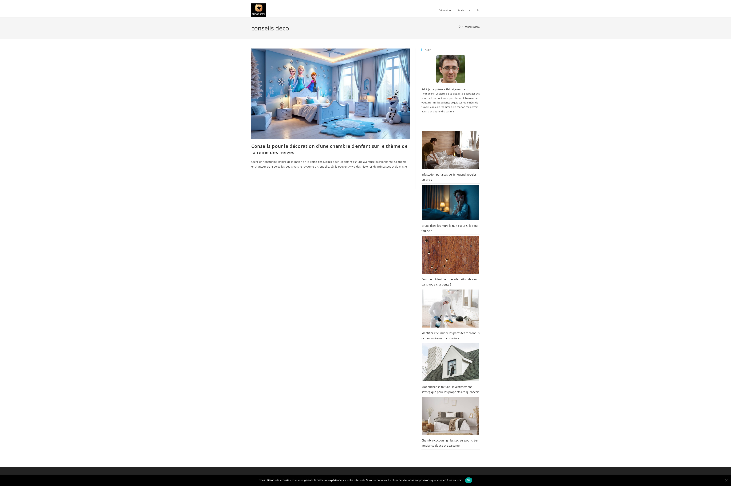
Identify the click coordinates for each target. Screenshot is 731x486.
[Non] (726, 480)
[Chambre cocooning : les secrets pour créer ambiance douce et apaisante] (450, 416)
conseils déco (472, 27)
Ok (468, 480)
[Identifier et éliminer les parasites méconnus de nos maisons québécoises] (450, 309)
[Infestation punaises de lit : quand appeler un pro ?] (450, 150)
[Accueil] (460, 27)
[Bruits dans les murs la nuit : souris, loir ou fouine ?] (450, 202)
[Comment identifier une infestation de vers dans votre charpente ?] (450, 255)
